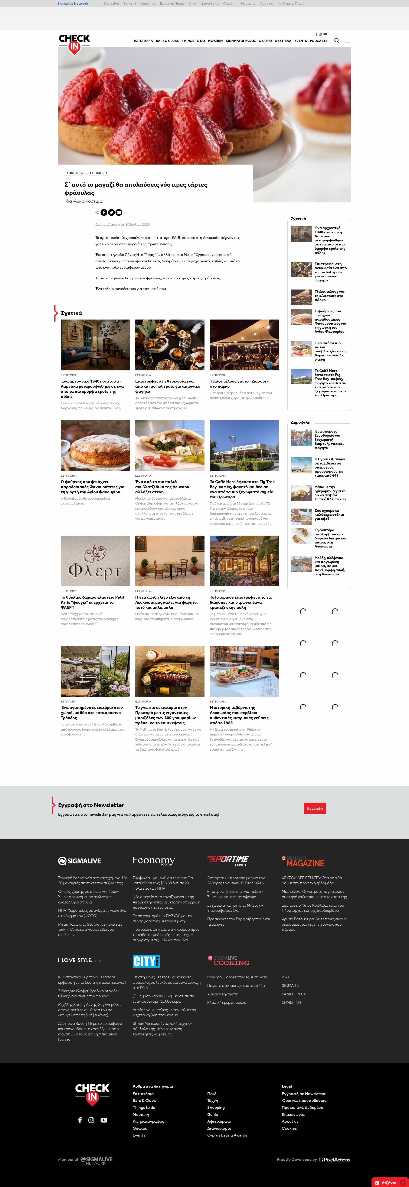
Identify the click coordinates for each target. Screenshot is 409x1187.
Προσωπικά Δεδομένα (302, 1107)
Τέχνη (212, 1100)
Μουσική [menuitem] (215, 41)
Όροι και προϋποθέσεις (304, 1100)
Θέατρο (140, 1128)
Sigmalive (111, 3)
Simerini (129, 3)
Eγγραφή (315, 808)
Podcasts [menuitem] (318, 41)
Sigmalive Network (73, 3)
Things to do (144, 1107)
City (192, 3)
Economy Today (172, 3)
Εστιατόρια (99, 173)
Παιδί (212, 1093)
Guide (212, 1114)
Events (139, 1135)
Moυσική (141, 1114)
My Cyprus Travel (291, 3)
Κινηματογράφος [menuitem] (241, 41)
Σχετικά (71, 313)
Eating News (75, 173)
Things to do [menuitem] (193, 41)
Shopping (216, 1107)
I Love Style (209, 3)
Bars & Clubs (144, 1100)
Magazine (248, 3)
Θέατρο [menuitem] (265, 41)
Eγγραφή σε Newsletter (303, 1093)
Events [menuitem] (300, 41)
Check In (229, 3)
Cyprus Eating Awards (227, 1135)
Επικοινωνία (293, 1114)
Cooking (266, 3)
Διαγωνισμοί (219, 1128)
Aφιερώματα (219, 1121)
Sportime (148, 3)
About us (290, 1121)
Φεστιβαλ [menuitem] (283, 41)
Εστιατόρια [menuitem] (143, 41)
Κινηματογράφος (148, 1121)
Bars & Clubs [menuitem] (167, 41)
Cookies (289, 1128)
